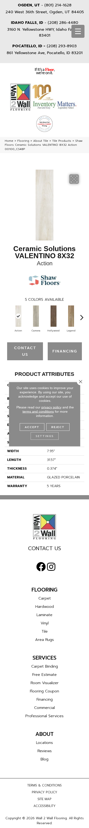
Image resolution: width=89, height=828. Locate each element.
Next (81, 315)
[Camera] (36, 316)
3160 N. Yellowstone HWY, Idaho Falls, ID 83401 (44, 32)
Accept (32, 427)
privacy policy (51, 407)
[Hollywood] (53, 316)
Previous (7, 315)
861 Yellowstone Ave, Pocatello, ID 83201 (45, 53)
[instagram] (51, 567)
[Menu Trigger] (77, 31)
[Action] (18, 316)
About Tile (40, 141)
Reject (58, 427)
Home (9, 141)
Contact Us (25, 351)
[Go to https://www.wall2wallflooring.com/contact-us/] (44, 550)
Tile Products (61, 141)
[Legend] (71, 316)
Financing (64, 351)
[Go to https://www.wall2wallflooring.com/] (44, 527)
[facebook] (41, 567)
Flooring (23, 141)
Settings (45, 436)
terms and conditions (38, 411)
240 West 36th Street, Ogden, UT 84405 (44, 12)
